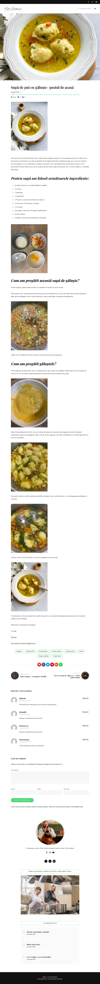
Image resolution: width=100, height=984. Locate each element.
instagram (92, 2)
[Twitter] (48, 665)
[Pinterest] (52, 665)
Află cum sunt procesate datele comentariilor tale (66, 807)
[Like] (39, 665)
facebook (88, 2)
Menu (95, 9)
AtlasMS (22, 712)
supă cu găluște (44, 656)
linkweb (22, 698)
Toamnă (65, 94)
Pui (26, 94)
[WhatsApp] (61, 665)
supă (81, 651)
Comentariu (15, 770)
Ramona (14, 637)
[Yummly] (56, 665)
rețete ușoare (71, 651)
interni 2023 (30, 651)
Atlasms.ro (23, 726)
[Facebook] (44, 665)
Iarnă (13, 94)
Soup (41, 94)
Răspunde (85, 698)
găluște (19, 651)
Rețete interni (33, 94)
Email (39, 789)
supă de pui (57, 656)
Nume (13, 789)
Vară (70, 94)
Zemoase (76, 94)
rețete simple (57, 651)
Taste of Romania (54, 94)
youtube (96, 2)
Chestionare (24, 740)
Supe (45, 94)
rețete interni (43, 651)
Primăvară (20, 94)
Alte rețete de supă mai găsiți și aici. (23, 643)
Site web (66, 789)
